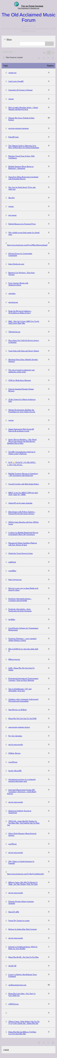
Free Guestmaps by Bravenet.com (28, 8)
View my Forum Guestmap (32, 6)
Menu (9, 39)
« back (6, 1049)
